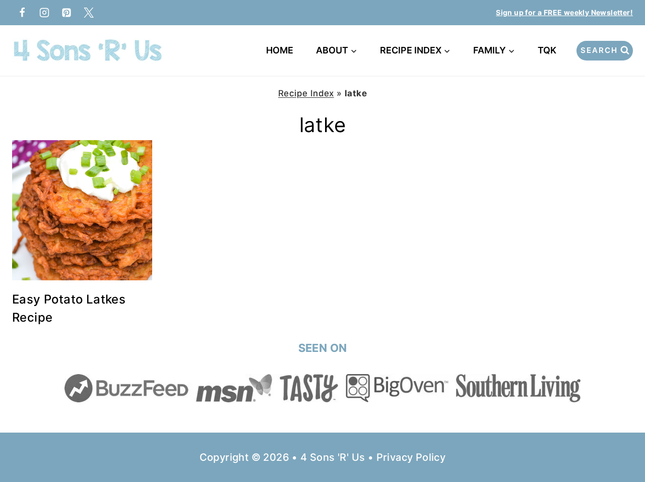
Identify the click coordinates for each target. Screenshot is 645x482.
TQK (549, 50)
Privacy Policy (411, 457)
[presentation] (82, 210)
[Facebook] (22, 13)
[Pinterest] (66, 13)
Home (279, 50)
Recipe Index (306, 93)
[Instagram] (44, 13)
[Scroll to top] (620, 442)
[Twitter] (89, 13)
